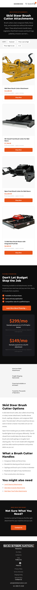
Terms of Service (18, 572)
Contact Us (18, 528)
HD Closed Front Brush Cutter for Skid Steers (16, 140)
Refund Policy (18, 578)
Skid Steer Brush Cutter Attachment (16, 88)
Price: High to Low (9, 46)
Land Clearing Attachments (13, 484)
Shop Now (18, 97)
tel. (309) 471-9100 (18, 586)
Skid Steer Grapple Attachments (14, 488)
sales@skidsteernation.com (18, 583)
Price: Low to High (23, 42)
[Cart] (34, 4)
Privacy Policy (18, 569)
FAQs (18, 558)
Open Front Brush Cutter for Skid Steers (17, 191)
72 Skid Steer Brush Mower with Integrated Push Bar (14, 242)
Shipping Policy (18, 575)
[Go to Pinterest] (20, 563)
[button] (29, 3)
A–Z (20, 46)
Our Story (18, 552)
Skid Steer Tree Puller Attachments (15, 491)
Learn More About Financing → (16, 308)
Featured (11, 42)
